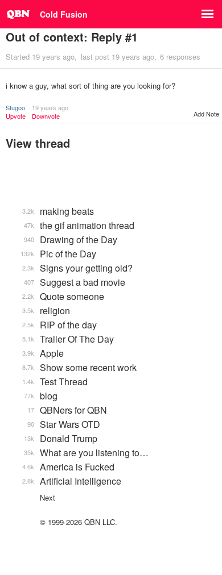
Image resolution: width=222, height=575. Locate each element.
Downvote (46, 116)
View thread (38, 143)
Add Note (206, 113)
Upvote (16, 116)
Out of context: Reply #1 (72, 36)
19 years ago (50, 107)
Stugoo (15, 107)
